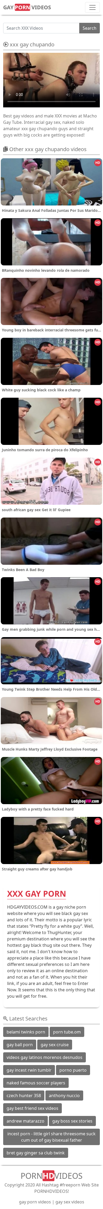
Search (89, 28)
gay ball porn (20, 1045)
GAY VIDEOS (27, 7)
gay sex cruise (55, 1045)
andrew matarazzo (25, 1121)
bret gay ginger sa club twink (36, 1153)
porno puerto (73, 1070)
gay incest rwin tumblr (29, 1070)
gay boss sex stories (72, 1121)
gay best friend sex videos (32, 1108)
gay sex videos (69, 1202)
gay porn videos (35, 1202)
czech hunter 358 (24, 1095)
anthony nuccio (64, 1095)
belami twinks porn (26, 1032)
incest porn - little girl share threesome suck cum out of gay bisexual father (51, 1137)
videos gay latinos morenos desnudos (44, 1057)
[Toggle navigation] (92, 7)
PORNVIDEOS (51, 1175)
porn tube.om (67, 1032)
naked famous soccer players (36, 1083)
